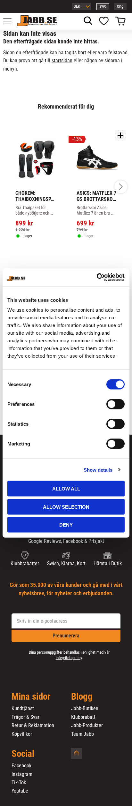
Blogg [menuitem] (82, 697)
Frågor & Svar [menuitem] (25, 717)
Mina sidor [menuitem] (31, 697)
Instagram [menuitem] (22, 774)
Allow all (66, 488)
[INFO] (39, 254)
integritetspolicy (69, 657)
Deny (66, 525)
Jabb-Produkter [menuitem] (87, 725)
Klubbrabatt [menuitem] (83, 717)
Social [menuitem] (23, 754)
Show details (98, 469)
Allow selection (66, 506)
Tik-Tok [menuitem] (19, 783)
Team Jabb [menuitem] (82, 734)
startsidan (62, 60)
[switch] (115, 404)
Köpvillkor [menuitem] (22, 734)
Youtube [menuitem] (20, 791)
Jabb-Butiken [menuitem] (84, 708)
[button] (11, 21)
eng (120, 6)
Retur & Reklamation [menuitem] (33, 725)
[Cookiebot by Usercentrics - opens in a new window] (97, 277)
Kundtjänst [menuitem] (23, 708)
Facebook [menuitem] (21, 766)
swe (102, 6)
